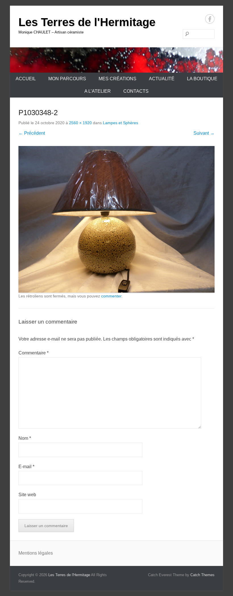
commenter (111, 296)
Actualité (161, 78)
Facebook (210, 19)
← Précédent (31, 133)
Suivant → (204, 133)
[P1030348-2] (116, 219)
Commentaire (33, 352)
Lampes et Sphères (120, 123)
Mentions (28, 553)
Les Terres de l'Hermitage (86, 22)
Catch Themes (202, 575)
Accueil (26, 78)
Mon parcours (67, 78)
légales (45, 553)
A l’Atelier (97, 91)
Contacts (136, 91)
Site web (27, 494)
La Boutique (202, 78)
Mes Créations (117, 78)
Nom (24, 438)
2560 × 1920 (80, 123)
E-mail (26, 466)
